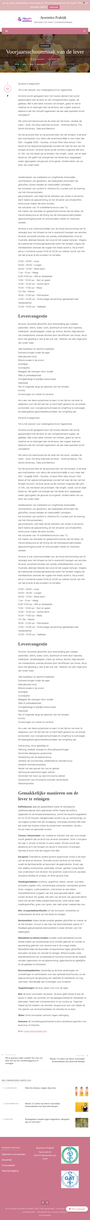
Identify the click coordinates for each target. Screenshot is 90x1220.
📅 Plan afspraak (77, 1209)
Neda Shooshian (38, 59)
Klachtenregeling (10, 1171)
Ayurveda (44, 46)
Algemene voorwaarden (13, 1154)
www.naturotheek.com (35, 1031)
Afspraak (54, 7)
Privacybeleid (8, 1165)
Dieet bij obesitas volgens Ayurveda (40, 1088)
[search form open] (84, 31)
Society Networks (60, 1212)
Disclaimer (7, 1160)
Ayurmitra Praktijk (53, 17)
